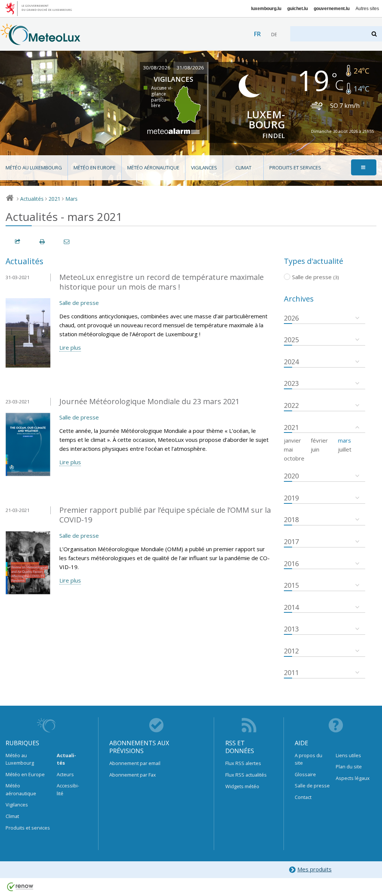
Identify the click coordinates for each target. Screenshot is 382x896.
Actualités (32, 198)
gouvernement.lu (332, 8)
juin (315, 449)
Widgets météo (242, 786)
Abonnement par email (134, 763)
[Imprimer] (42, 242)
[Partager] (18, 242)
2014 (291, 607)
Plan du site (349, 766)
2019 (291, 497)
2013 (291, 628)
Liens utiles (348, 755)
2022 (291, 405)
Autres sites (367, 8)
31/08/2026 (190, 67)
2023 (291, 383)
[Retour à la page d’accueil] (40, 41)
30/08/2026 (156, 67)
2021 (54, 198)
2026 (291, 317)
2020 (291, 475)
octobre (294, 458)
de (274, 34)
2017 (291, 541)
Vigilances (204, 167)
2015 (291, 585)
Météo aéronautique (153, 167)
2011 (291, 672)
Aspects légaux (353, 778)
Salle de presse (79, 302)
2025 (291, 339)
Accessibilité (68, 789)
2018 (291, 519)
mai (288, 449)
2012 (291, 650)
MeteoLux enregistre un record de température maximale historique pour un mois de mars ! (161, 282)
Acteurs (65, 774)
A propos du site (308, 759)
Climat (243, 167)
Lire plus (70, 347)
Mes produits (314, 869)
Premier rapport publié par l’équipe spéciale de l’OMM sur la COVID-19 (165, 515)
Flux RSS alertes (243, 763)
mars (344, 440)
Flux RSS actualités (246, 774)
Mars (71, 198)
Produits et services (295, 167)
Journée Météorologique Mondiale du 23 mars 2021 (149, 401)
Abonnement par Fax (132, 774)
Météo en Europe (94, 167)
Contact (303, 797)
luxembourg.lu (266, 8)
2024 (291, 361)
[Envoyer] (67, 242)
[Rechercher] (374, 33)
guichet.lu (297, 8)
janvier (292, 440)
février (319, 440)
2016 (291, 563)
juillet (344, 449)
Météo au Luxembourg (34, 167)
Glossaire (305, 774)
